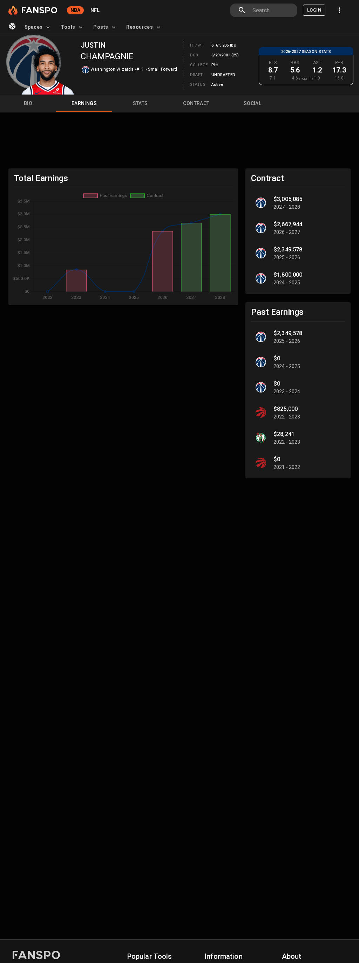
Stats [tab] (140, 103)
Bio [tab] (28, 103)
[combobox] (272, 10)
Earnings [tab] (84, 103)
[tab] (38, 27)
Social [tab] (252, 103)
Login (314, 10)
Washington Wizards (112, 69)
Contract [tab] (196, 103)
